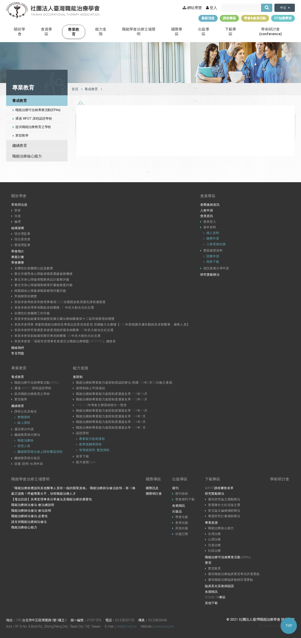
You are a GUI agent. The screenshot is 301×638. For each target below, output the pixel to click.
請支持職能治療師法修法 (29, 522)
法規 (17, 216)
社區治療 (214, 551)
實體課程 (23, 417)
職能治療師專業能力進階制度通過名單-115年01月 (111, 399)
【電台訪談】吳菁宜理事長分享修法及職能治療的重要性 (51, 499)
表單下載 (82, 456)
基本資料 (209, 227)
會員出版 (181, 523)
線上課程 (23, 423)
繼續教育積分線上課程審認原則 (40, 452)
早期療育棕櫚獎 (25, 296)
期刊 (175, 488)
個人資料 (212, 233)
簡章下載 (212, 262)
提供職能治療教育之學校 (33, 127)
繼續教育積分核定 (27, 458)
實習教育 (214, 568)
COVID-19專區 (215, 597)
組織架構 (17, 228)
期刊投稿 (181, 493)
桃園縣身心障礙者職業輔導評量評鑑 (40, 291)
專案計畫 (17, 257)
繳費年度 (212, 238)
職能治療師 (25, 440)
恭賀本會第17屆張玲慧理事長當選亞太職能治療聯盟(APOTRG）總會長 (65, 341)
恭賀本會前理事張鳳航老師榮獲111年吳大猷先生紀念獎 (54, 307)
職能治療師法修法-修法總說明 (32, 505)
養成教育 (19, 100)
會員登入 (209, 222)
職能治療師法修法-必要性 (29, 516)
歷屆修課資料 (213, 250)
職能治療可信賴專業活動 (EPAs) (228, 557)
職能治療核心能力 (27, 156)
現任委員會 (22, 239)
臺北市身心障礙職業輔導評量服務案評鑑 (43, 285)
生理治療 (214, 534)
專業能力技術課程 (92, 439)
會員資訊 (206, 216)
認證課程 (82, 433)
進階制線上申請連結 (90, 388)
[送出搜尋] (266, 8)
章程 (17, 210)
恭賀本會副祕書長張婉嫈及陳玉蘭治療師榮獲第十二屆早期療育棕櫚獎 (64, 319)
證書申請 (212, 256)
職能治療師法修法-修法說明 (31, 510)
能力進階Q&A (86, 462)
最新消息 (208, 18)
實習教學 (21, 135)
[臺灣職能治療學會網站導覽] (53, 10)
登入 (213, 8)
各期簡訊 (178, 506)
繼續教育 (19, 145)
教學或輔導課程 (90, 444)
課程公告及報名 (25, 411)
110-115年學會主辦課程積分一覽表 (101, 405)
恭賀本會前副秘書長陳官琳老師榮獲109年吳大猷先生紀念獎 (57, 336)
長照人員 (23, 446)
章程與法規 (19, 205)
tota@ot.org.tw (127, 626)
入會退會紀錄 (216, 244)
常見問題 (17, 353)
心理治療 (214, 539)
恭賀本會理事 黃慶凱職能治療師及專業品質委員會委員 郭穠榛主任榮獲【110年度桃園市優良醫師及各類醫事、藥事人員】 (102, 324)
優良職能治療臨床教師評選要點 (230, 580)
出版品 (177, 511)
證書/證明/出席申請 (28, 464)
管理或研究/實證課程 (94, 450)
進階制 (78, 377)
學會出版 (181, 517)
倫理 (17, 222)
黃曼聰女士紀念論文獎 (224, 505)
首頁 (75, 89)
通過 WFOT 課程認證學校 (33, 118)
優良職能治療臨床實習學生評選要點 (234, 574)
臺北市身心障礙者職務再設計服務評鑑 (41, 279)
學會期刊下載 (185, 499)
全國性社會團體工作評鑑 (32, 313)
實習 (208, 563)
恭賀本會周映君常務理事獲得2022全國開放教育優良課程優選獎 (60, 302)
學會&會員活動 (255, 18)
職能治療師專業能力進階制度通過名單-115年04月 (111, 394)
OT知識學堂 (283, 18)
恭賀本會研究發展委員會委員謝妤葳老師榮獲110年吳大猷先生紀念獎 (64, 330)
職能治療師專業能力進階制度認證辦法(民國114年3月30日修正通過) (124, 382)
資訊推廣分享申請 (216, 268)
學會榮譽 (17, 262)
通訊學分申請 (24, 429)
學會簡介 (17, 251)
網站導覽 (194, 8)
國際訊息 (152, 488)
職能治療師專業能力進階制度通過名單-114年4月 (111, 422)
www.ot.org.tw (164, 626)
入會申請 (206, 210)
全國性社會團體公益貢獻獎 (33, 268)
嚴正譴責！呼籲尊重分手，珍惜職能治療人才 (43, 493)
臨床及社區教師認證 (219, 586)
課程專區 (229, 18)
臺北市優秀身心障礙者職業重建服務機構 (43, 274)
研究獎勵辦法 (210, 274)
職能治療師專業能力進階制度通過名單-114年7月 (111, 416)
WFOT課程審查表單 (219, 488)
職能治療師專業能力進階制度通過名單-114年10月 (111, 410)
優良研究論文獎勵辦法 (224, 499)
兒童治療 (214, 545)
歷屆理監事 (22, 245)
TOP (288, 626)
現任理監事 (22, 234)
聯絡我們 (17, 348)
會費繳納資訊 (210, 205)
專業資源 (211, 523)
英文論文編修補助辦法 (224, 510)
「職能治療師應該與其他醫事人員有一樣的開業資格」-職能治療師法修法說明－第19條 (73, 488)
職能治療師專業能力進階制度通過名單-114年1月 (111, 427)
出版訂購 (181, 534)
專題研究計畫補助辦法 (224, 516)
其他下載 (211, 603)
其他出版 (181, 528)
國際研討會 (154, 493)
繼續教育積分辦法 (27, 435)
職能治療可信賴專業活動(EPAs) (37, 110)
